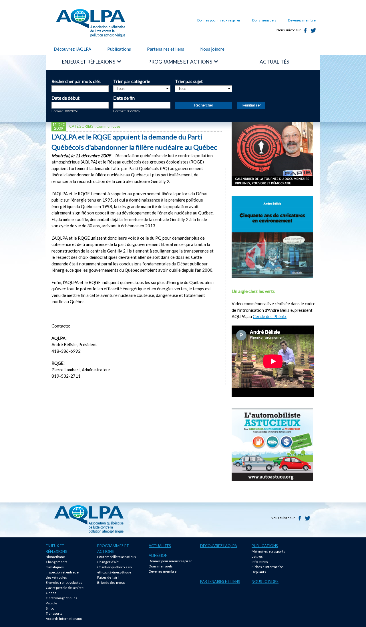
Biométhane (55, 557)
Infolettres (260, 561)
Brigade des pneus (111, 582)
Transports (54, 613)
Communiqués (108, 126)
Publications (119, 49)
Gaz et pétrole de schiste (64, 587)
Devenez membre (302, 20)
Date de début (65, 97)
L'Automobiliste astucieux (116, 557)
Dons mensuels (264, 20)
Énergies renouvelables (64, 582)
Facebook (305, 30)
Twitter (313, 30)
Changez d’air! (108, 562)
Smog (50, 608)
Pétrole (51, 603)
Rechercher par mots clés (76, 81)
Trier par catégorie (131, 81)
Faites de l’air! (108, 577)
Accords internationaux (64, 618)
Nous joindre (212, 49)
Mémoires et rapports (268, 551)
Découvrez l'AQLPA (72, 49)
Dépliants (259, 572)
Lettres (257, 556)
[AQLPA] (90, 33)
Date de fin (124, 97)
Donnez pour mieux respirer (218, 20)
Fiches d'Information (268, 567)
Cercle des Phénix (270, 316)
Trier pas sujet (189, 81)
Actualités (160, 545)
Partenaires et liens (165, 49)
